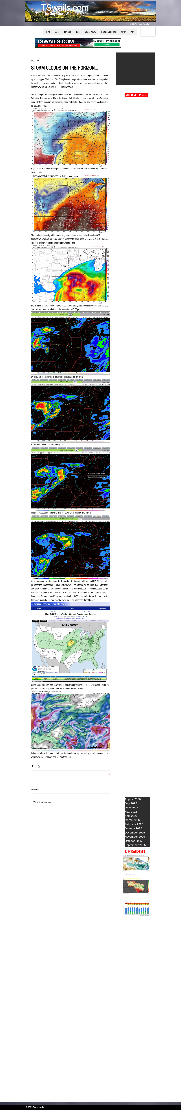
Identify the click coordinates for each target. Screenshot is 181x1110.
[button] (57, 31)
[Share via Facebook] (32, 766)
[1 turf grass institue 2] (135, 68)
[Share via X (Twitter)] (39, 766)
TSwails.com (65, 7)
